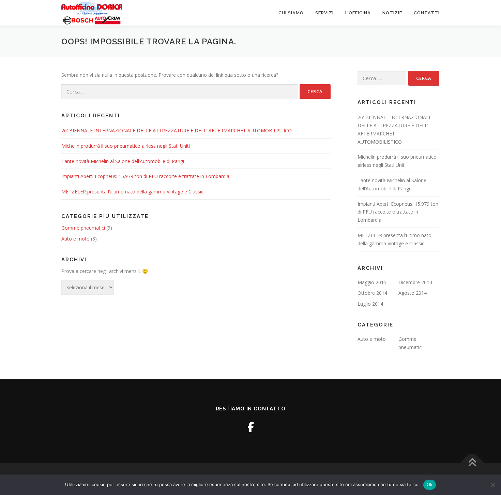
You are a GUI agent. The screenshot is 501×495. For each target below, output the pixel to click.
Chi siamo (291, 12)
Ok (430, 484)
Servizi (324, 12)
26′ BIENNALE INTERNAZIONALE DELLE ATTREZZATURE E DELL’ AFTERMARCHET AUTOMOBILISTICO (176, 130)
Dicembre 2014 (415, 282)
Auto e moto (75, 238)
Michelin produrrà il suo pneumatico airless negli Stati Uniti (125, 146)
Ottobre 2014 (372, 293)
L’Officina (358, 12)
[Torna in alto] (472, 463)
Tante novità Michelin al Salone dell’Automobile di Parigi (122, 161)
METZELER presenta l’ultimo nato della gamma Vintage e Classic (132, 191)
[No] (492, 484)
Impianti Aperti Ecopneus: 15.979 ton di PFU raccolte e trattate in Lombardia (145, 176)
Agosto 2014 (412, 293)
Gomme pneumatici (83, 227)
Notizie (392, 12)
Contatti (427, 12)
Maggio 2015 (372, 282)
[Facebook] (250, 427)
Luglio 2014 (370, 304)
